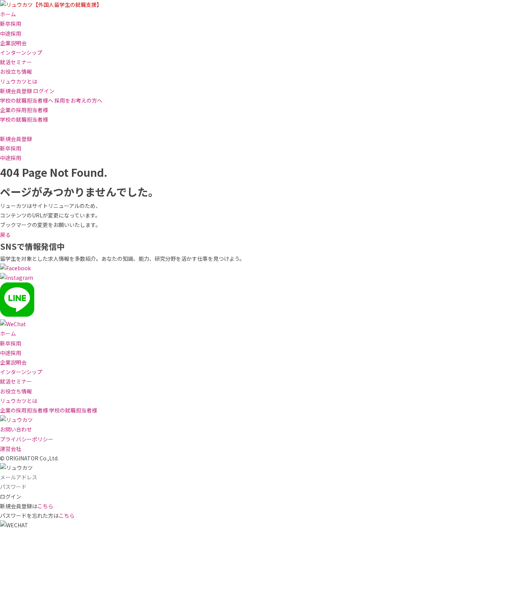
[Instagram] (16, 277)
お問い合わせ (16, 429)
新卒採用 (10, 23)
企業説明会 (13, 43)
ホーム (8, 14)
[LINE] (17, 314)
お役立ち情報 (16, 71)
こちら (45, 506)
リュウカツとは (18, 81)
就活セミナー (16, 62)
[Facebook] (15, 268)
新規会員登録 (16, 91)
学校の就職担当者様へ (26, 100)
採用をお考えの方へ (78, 100)
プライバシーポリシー (26, 439)
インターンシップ (21, 52)
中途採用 (10, 33)
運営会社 (10, 448)
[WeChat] (13, 324)
